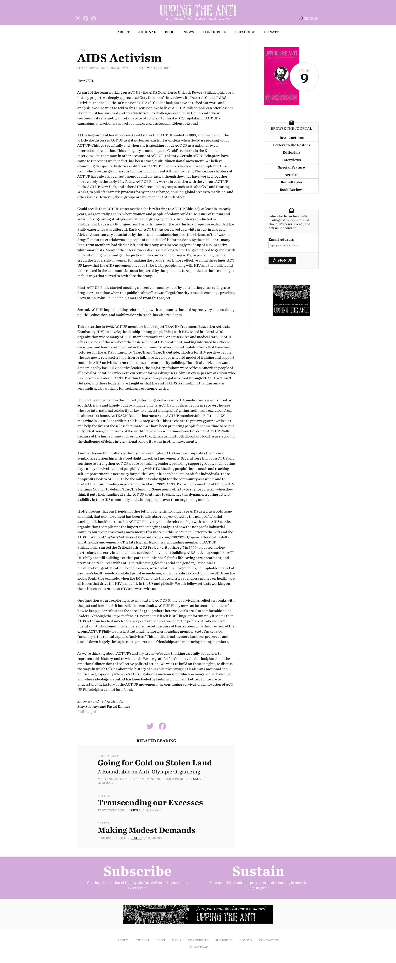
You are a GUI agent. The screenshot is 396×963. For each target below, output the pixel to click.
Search (311, 18)
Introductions (291, 138)
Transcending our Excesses (150, 802)
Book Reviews (291, 190)
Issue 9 (143, 68)
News (188, 32)
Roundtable (108, 756)
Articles (291, 175)
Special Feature (291, 167)
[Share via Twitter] (150, 728)
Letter (83, 50)
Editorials (291, 152)
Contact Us (269, 940)
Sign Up (285, 260)
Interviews (291, 160)
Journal (147, 32)
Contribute (214, 32)
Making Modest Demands (146, 830)
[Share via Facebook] (162, 728)
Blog (169, 32)
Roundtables (291, 182)
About (123, 32)
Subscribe (245, 32)
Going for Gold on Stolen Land (155, 762)
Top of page (198, 947)
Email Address (281, 240)
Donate (271, 32)
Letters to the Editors (291, 145)
